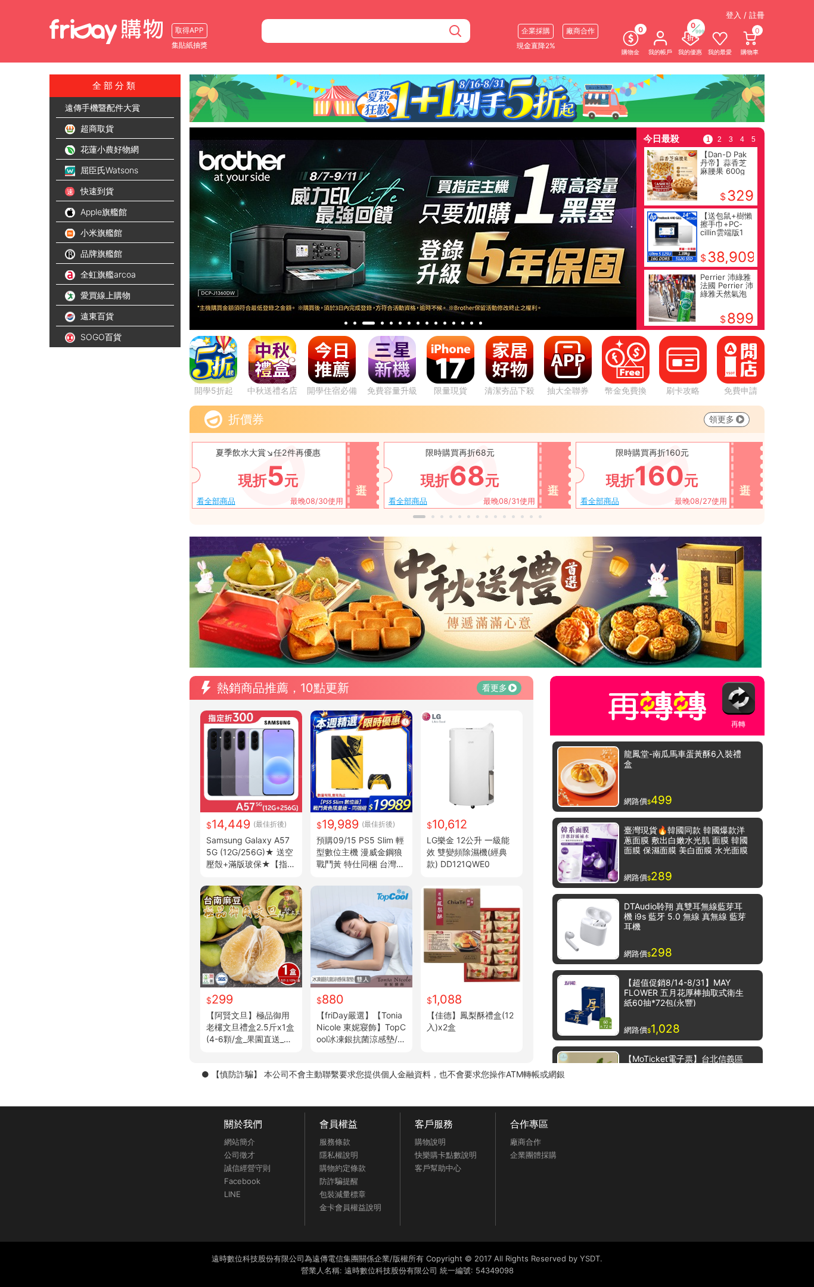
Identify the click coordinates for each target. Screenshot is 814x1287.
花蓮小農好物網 (108, 149)
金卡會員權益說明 (350, 1207)
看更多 (494, 688)
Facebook (242, 1181)
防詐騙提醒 (338, 1181)
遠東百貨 (96, 316)
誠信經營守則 (247, 1168)
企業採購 (535, 30)
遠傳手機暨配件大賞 (102, 107)
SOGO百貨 (100, 337)
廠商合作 (525, 1141)
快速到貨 (96, 191)
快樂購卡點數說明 (446, 1155)
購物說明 (430, 1141)
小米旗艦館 (100, 233)
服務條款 (334, 1141)
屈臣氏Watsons (108, 170)
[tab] (345, 323)
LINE (232, 1194)
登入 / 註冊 (745, 15)
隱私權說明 (338, 1155)
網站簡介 (239, 1141)
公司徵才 (239, 1155)
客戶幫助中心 (438, 1168)
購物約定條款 (342, 1168)
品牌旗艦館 (100, 253)
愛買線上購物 (104, 295)
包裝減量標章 (342, 1194)
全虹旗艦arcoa (107, 274)
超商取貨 (96, 128)
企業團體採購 (533, 1155)
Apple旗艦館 (102, 212)
